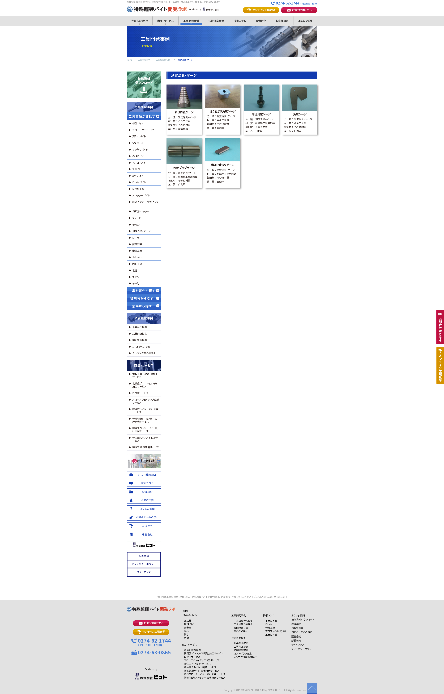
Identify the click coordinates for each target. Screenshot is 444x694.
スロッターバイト (141, 195)
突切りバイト (139, 143)
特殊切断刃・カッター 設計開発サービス (144, 420)
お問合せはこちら (302, 10)
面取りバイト (139, 156)
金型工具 (137, 250)
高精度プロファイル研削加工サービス (144, 385)
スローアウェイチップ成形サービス (145, 401)
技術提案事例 (144, 318)
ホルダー (137, 257)
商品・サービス (143, 365)
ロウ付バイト (139, 182)
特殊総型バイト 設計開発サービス (145, 410)
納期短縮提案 (139, 340)
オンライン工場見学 (264, 10)
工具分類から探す (164, 60)
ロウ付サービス (140, 393)
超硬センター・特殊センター (145, 203)
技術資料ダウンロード (144, 80)
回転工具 (137, 264)
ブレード (136, 218)
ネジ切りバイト (140, 149)
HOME (129, 60)
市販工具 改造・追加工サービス (145, 375)
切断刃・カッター (141, 211)
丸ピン (135, 277)
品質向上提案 (139, 333)
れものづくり (144, 460)
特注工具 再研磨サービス (145, 447)
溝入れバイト (139, 136)
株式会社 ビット (213, 9)
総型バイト (137, 123)
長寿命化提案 (139, 327)
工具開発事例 (144, 60)
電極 (134, 270)
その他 (135, 283)
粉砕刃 (136, 224)
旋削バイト (137, 175)
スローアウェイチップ (143, 130)
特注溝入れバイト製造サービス (145, 439)
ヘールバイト (139, 162)
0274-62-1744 (296, 3)
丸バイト (136, 169)
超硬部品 (137, 244)
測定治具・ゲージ (185, 60)
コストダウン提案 (141, 346)
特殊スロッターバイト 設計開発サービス (144, 429)
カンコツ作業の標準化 (144, 353)
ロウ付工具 (138, 189)
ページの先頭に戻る (312, 688)
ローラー (137, 237)
